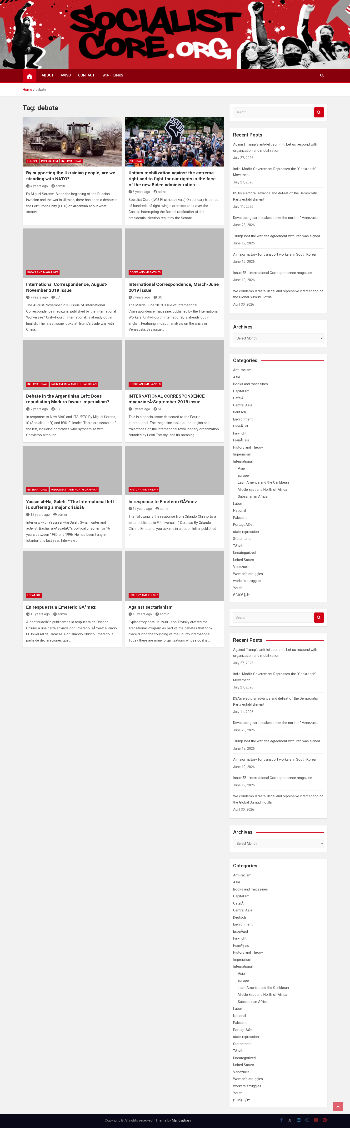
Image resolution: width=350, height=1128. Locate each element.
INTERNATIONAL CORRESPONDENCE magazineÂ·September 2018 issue (167, 399)
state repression (246, 532)
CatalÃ (239, 398)
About (48, 75)
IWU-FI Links (112, 75)
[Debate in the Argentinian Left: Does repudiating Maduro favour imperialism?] (72, 365)
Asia (236, 377)
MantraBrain (181, 1120)
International (71, 161)
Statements (242, 538)
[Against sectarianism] (174, 576)
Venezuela (241, 567)
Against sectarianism (151, 607)
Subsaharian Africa (253, 496)
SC (57, 297)
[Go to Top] (338, 1106)
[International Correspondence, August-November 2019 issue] (72, 253)
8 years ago (141, 409)
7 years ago (39, 297)
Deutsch (239, 412)
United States (243, 560)
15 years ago (142, 509)
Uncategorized (244, 553)
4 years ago (39, 186)
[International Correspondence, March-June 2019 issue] (174, 253)
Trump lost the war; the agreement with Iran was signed (276, 236)
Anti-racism (242, 370)
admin (60, 186)
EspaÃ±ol (33, 595)
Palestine (240, 518)
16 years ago (142, 614)
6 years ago (141, 192)
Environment (243, 419)
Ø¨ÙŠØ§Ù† (241, 595)
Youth (237, 588)
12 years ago (40, 514)
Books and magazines (42, 272)
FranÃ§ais (241, 440)
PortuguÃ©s (243, 524)
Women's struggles (248, 574)
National (136, 161)
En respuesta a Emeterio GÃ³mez (61, 607)
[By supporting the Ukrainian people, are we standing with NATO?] (72, 142)
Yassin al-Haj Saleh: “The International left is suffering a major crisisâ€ (70, 504)
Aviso (66, 75)
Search (319, 112)
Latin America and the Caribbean (74, 384)
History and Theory (144, 489)
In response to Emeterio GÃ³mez (163, 501)
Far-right (239, 433)
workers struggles (247, 581)
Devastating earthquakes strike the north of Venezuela (275, 218)
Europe (32, 161)
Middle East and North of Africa (74, 489)
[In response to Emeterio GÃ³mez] (174, 470)
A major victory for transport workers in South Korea (274, 254)
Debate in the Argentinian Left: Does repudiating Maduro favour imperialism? (67, 399)
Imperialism (49, 161)
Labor (237, 503)
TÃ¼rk (238, 546)
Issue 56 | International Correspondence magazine (272, 273)
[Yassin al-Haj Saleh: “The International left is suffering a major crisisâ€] (72, 470)
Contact (86, 75)
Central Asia (242, 405)
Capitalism (241, 391)
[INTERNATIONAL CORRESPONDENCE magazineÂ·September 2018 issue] (174, 365)
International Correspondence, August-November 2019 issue (67, 287)
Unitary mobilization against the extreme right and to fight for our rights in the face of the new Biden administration (172, 178)
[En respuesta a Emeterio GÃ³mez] (72, 576)
